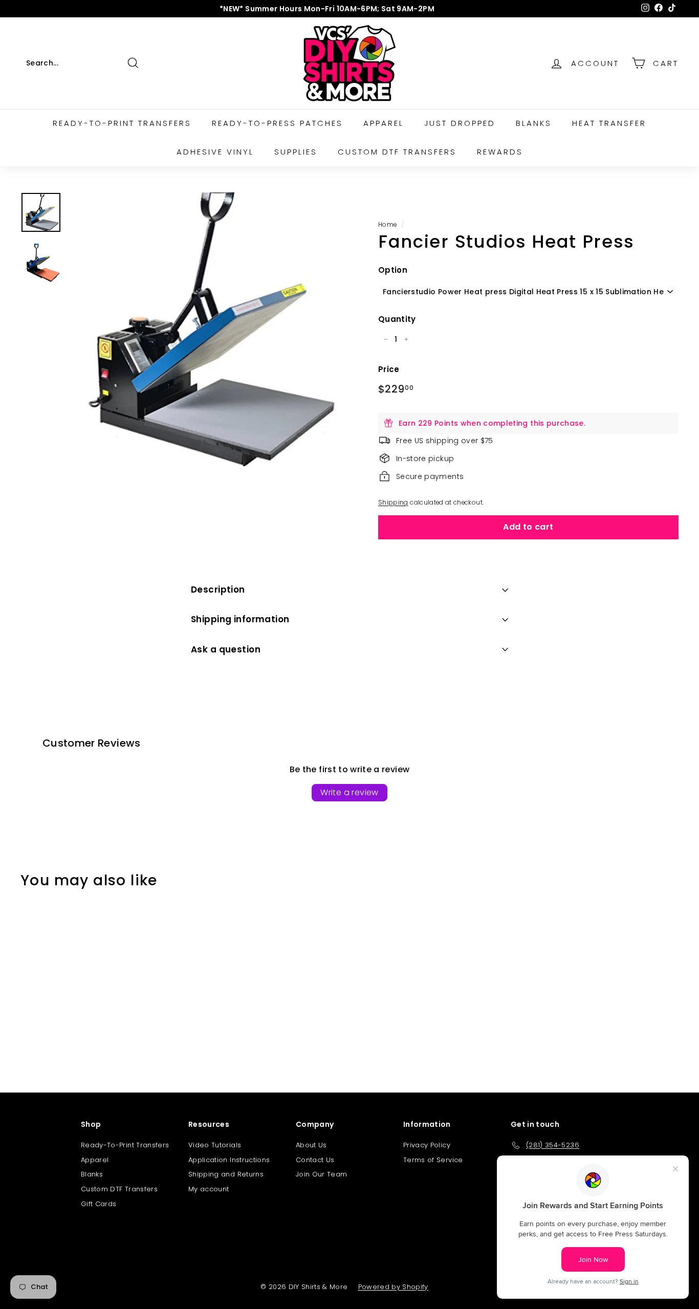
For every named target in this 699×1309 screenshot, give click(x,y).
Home (387, 225)
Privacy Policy (426, 1145)
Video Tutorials (214, 1145)
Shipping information (240, 619)
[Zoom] (206, 329)
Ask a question (225, 649)
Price (389, 369)
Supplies (295, 151)
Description (218, 589)
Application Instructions (229, 1160)
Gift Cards (99, 1204)
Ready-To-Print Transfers (125, 1145)
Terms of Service (433, 1160)
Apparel (383, 123)
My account (208, 1189)
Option (392, 270)
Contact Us (315, 1160)
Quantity (397, 319)
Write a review (349, 792)
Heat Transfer (609, 123)
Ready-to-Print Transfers (122, 123)
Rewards (500, 151)
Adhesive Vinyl (215, 151)
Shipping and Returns (226, 1174)
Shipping (393, 502)
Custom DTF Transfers (397, 151)
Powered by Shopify (393, 1287)
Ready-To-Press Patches (277, 123)
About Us (311, 1145)
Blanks (534, 123)
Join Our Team (321, 1174)
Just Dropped (459, 123)
